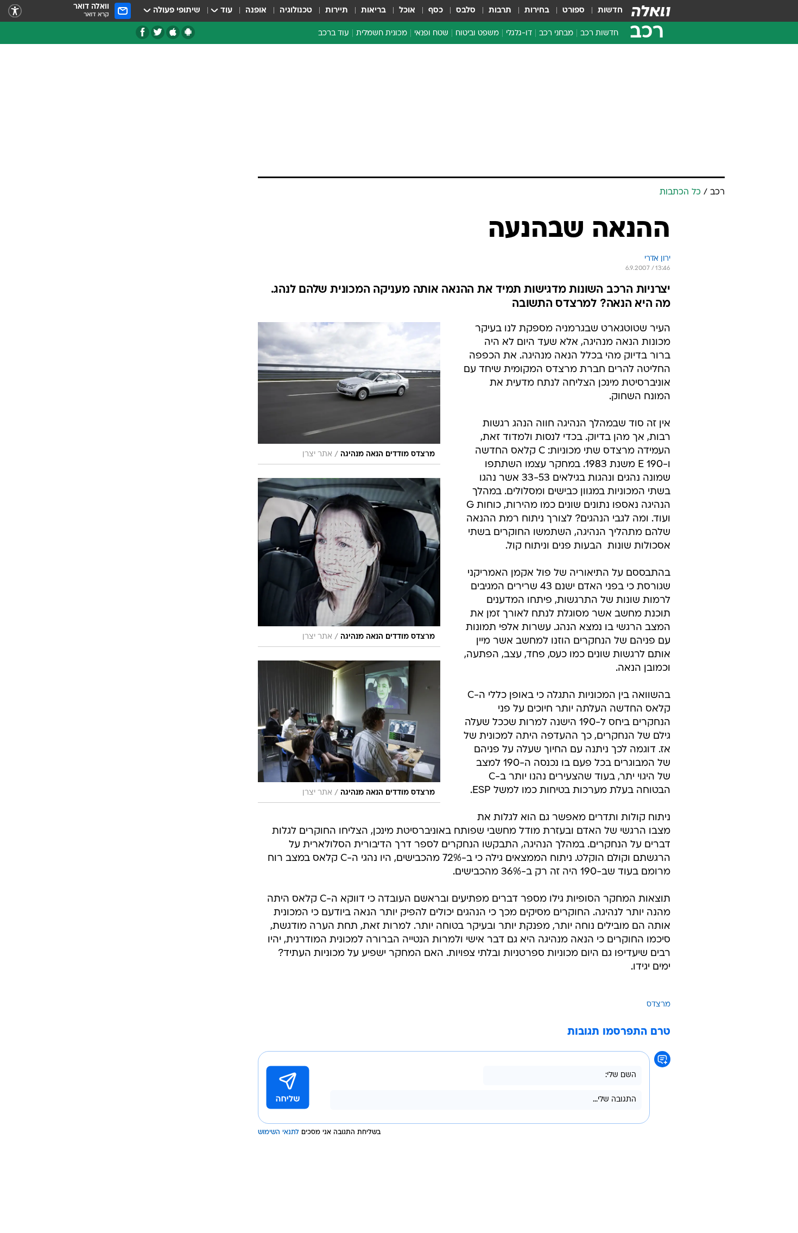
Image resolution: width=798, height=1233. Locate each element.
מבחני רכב (556, 33)
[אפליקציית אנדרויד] (188, 32)
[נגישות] (15, 11)
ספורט (573, 11)
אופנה (256, 11)
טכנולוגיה (296, 11)
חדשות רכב (599, 33)
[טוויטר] (157, 32)
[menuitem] (604, 11)
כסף (435, 11)
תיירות (336, 11)
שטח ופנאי (431, 33)
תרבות (500, 11)
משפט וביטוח (477, 33)
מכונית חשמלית (381, 33)
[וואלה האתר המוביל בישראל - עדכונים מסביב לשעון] (650, 10)
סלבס (466, 11)
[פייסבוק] (142, 32)
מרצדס (658, 1004)
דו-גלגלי (519, 33)
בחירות (536, 11)
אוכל (407, 11)
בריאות (373, 11)
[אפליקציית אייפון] (173, 32)
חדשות (610, 11)
